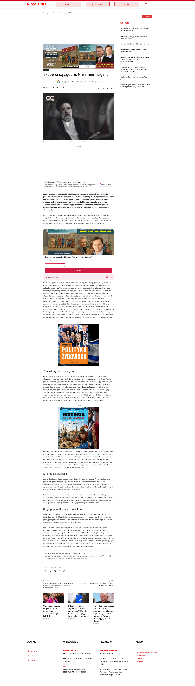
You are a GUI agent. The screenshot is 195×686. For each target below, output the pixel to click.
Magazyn (55, 13)
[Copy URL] (112, 88)
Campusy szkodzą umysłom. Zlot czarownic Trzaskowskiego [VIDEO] (51, 611)
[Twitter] (98, 88)
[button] (146, 4)
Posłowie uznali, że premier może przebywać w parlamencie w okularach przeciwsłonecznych (135, 59)
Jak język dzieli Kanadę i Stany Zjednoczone (134, 44)
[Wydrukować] (107, 88)
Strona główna (47, 13)
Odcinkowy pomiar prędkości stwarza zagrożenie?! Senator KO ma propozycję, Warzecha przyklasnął (78, 611)
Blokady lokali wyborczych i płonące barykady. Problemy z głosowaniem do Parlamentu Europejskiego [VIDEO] (58, 585)
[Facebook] (93, 88)
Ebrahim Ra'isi (52, 567)
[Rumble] (28, 660)
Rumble (33, 660)
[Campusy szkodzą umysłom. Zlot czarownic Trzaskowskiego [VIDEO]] (53, 598)
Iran (59, 567)
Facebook (34, 651)
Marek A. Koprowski (58, 88)
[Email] (103, 88)
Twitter (33, 656)
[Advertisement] (78, 29)
